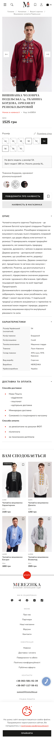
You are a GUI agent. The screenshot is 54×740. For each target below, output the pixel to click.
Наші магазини (27, 624)
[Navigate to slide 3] (27, 85)
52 (36, 141)
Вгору (27, 575)
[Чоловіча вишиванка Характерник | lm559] (14, 480)
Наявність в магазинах (27, 204)
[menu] (5, 4)
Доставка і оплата (27, 652)
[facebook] (27, 600)
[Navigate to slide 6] (27, 89)
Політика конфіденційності (27, 662)
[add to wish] (48, 196)
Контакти (27, 634)
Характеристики (14, 321)
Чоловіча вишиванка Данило (38, 504)
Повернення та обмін (27, 657)
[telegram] (19, 600)
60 (21, 148)
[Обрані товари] (35, 4)
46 (13, 141)
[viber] (12, 600)
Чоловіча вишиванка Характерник (12, 504)
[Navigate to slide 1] (17, 85)
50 (29, 141)
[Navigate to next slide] (47, 54)
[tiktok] (42, 600)
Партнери (27, 619)
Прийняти (27, 733)
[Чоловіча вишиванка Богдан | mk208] (14, 534)
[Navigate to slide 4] (32, 85)
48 (21, 141)
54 (44, 141)
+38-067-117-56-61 (27, 685)
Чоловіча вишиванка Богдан (12, 558)
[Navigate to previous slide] (6, 54)
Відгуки (27, 629)
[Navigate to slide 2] (22, 85)
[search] (12, 4)
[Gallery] (27, 54)
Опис (6, 216)
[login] (41, 4)
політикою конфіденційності (35, 725)
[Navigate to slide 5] (37, 85)
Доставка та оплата (16, 381)
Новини (27, 648)
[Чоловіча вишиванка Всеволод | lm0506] (40, 534)
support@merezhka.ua (27, 692)
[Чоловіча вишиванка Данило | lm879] (40, 480)
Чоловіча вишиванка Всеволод (38, 558)
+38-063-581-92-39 (27, 680)
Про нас (27, 614)
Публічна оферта (27, 667)
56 (5, 148)
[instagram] (34, 600)
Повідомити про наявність (22, 196)
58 (13, 148)
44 (5, 141)
